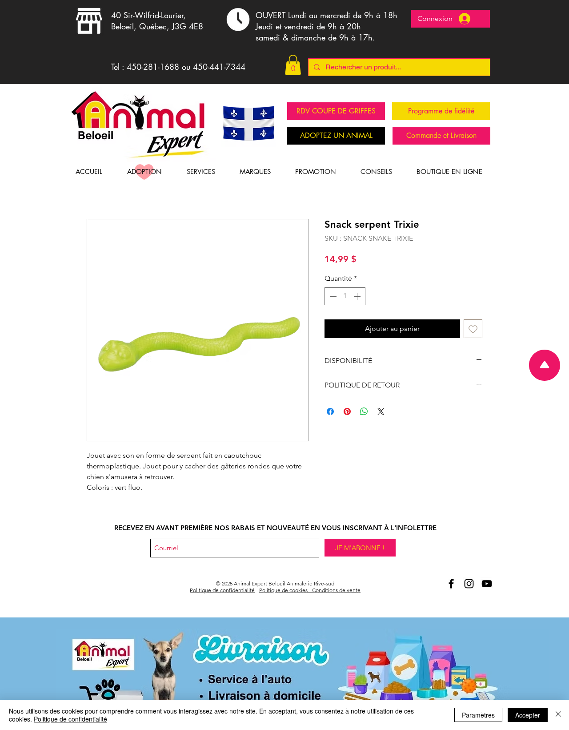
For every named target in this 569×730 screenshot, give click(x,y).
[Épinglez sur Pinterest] (347, 411)
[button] (292, 65)
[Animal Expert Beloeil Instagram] (469, 583)
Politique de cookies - (285, 590)
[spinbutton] (345, 296)
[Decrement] (332, 296)
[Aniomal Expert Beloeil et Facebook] (451, 583)
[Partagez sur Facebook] (330, 411)
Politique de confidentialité (222, 590)
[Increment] (358, 296)
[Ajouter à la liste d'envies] (473, 328)
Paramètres (478, 714)
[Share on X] (381, 411)
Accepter (527, 714)
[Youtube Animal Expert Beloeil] (487, 583)
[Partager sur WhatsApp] (364, 411)
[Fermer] (558, 715)
